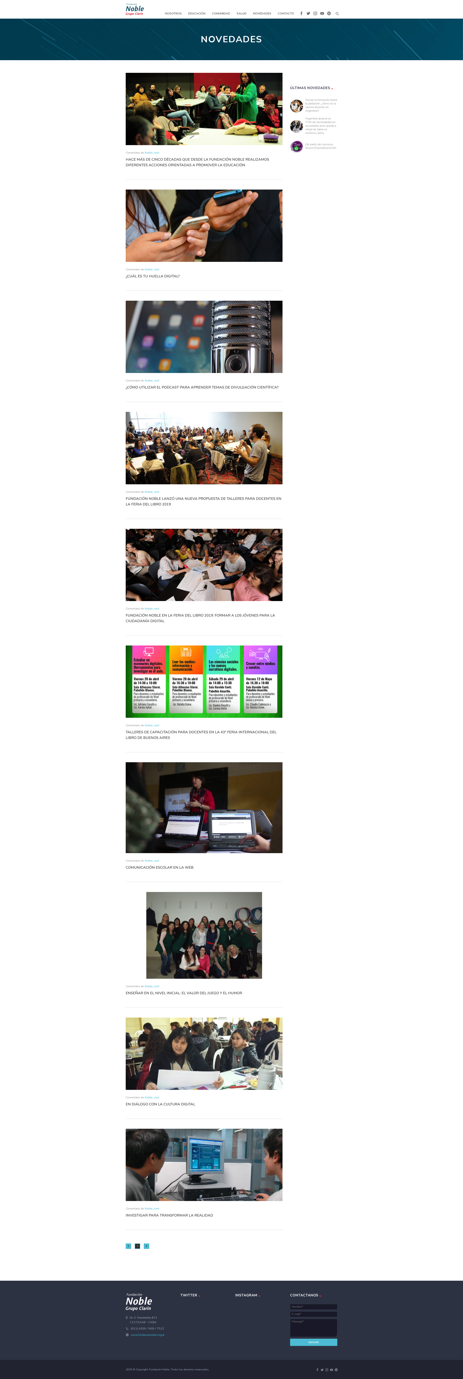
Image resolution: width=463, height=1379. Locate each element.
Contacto (286, 14)
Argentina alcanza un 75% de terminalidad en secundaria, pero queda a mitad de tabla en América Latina (320, 126)
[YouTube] (322, 14)
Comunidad (221, 14)
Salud (242, 14)
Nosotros (173, 14)
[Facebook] (301, 14)
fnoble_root (152, 153)
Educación (196, 14)
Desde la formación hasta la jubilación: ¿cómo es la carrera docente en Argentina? (321, 105)
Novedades (262, 14)
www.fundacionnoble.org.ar (148, 1335)
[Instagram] (315, 14)
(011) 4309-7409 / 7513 (147, 1329)
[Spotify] (329, 14)
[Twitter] (308, 14)
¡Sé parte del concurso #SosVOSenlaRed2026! (320, 146)
